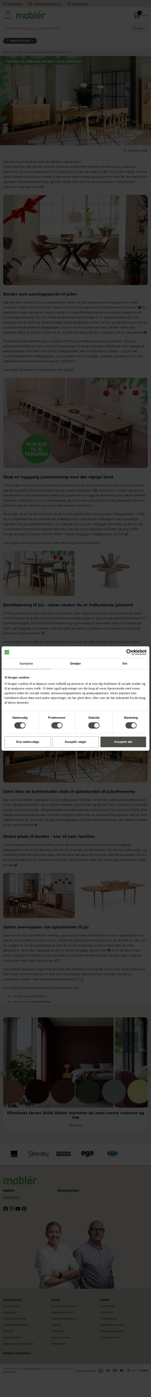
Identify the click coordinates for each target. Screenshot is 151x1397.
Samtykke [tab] (26, 663)
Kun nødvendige (27, 741)
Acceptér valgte (76, 741)
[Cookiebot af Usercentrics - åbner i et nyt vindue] (129, 652)
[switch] (57, 725)
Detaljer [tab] (75, 663)
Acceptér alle (123, 741)
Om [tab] (124, 663)
